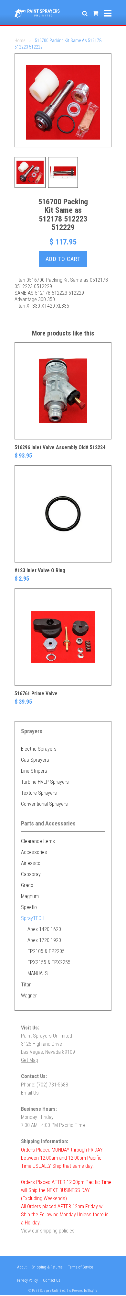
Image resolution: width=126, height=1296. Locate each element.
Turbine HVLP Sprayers (45, 782)
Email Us (30, 1093)
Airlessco (30, 863)
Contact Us (51, 1280)
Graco (27, 885)
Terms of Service (80, 1267)
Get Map (29, 1060)
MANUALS (37, 973)
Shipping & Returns (47, 1267)
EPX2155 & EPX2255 (48, 962)
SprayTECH (32, 918)
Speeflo (29, 907)
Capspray (31, 874)
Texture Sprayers (39, 793)
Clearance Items (38, 841)
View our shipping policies (48, 1231)
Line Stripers (34, 771)
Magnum (30, 896)
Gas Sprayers (35, 760)
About (22, 1267)
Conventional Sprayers (44, 804)
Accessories (34, 852)
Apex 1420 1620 (44, 929)
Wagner (29, 996)
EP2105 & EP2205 (46, 951)
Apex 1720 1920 (44, 940)
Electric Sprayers (39, 749)
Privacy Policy (27, 1280)
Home (20, 40)
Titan (26, 985)
